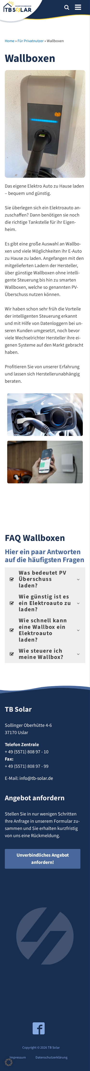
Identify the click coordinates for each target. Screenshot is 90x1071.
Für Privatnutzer (31, 41)
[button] (8, 1062)
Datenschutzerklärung (51, 1057)
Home (9, 41)
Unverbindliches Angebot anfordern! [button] (43, 859)
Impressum (18, 1057)
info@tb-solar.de (36, 778)
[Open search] (67, 7)
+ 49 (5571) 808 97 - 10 (26, 752)
